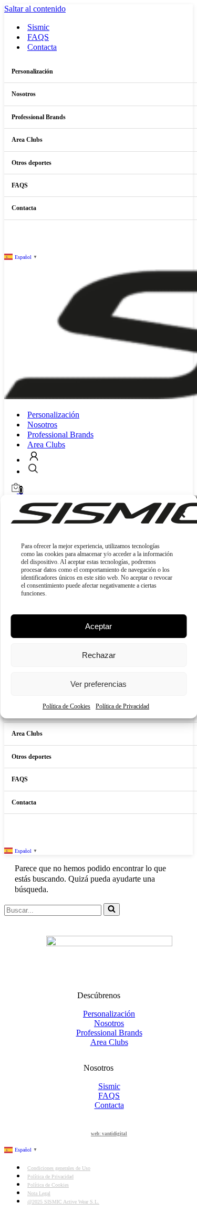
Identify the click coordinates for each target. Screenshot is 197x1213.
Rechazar (99, 655)
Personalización (53, 414)
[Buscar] (111, 909)
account (33, 456)
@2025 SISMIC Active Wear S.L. (63, 1202)
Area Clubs (46, 444)
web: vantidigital (109, 1133)
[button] (181, 514)
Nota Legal (38, 1193)
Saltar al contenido (35, 8)
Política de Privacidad (122, 706)
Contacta (42, 47)
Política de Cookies (66, 706)
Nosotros (42, 424)
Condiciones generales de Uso (58, 1168)
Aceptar (98, 626)
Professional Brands (60, 434)
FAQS (38, 37)
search (33, 469)
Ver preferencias (98, 683)
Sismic (38, 27)
